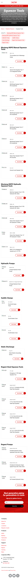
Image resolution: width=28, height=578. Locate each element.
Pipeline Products (10, 29)
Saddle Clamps (15, 37)
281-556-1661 (19, 6)
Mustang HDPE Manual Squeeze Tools (15, 33)
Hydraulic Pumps (6, 37)
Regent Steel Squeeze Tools (18, 40)
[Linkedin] (10, 575)
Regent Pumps (5, 42)
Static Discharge (5, 40)
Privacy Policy (12, 570)
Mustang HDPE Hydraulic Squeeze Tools (11, 35)
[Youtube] (14, 575)
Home (2, 29)
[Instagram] (17, 575)
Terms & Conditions (4, 570)
